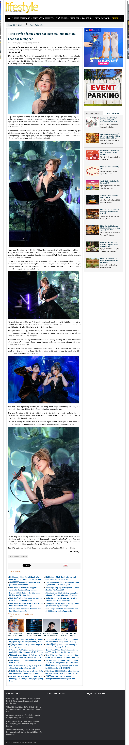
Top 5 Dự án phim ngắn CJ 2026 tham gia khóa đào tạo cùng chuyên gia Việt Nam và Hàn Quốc (61, 663)
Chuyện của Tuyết (14, 556)
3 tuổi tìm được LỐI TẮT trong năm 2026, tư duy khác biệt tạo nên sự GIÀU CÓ (109, 120)
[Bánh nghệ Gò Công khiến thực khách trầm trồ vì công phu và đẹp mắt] (92, 246)
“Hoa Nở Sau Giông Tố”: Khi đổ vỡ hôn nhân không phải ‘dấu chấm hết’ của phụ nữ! (24, 709)
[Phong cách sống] (23, 7)
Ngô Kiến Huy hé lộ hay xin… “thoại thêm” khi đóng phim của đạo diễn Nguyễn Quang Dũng (26, 678)
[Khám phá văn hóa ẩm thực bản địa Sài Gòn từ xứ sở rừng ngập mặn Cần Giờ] (92, 230)
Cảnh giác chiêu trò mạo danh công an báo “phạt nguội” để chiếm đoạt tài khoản (22, 723)
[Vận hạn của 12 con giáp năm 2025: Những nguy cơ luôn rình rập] (92, 155)
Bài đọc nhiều (93, 113)
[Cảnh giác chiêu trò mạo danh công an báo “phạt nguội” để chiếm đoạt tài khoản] (69, 625)
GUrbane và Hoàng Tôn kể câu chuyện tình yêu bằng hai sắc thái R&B (23, 716)
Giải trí (20, 25)
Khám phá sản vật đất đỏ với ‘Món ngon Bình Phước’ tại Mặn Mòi (109, 212)
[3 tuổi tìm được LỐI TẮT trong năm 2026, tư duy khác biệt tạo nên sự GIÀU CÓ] (92, 122)
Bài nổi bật (113, 113)
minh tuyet (24, 556)
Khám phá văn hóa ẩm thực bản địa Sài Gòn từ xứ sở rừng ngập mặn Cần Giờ (110, 228)
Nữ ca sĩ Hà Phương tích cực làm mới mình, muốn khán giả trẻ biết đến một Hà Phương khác (26, 652)
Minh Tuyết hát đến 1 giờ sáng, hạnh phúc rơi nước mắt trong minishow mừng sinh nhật (61, 595)
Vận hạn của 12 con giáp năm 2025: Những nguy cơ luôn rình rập (109, 152)
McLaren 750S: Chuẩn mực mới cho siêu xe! (109, 196)
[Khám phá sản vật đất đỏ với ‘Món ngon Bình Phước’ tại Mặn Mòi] (92, 214)
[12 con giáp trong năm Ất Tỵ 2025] (92, 171)
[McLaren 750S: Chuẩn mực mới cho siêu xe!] (92, 200)
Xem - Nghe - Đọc (36, 25)
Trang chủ (11, 25)
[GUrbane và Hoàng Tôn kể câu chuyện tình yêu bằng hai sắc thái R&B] (51, 625)
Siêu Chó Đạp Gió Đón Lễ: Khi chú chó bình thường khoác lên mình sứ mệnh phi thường (23, 701)
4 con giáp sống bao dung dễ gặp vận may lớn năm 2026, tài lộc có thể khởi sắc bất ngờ (110, 136)
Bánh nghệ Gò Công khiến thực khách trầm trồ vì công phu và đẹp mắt (109, 244)
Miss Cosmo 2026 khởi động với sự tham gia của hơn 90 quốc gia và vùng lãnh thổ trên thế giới (62, 673)
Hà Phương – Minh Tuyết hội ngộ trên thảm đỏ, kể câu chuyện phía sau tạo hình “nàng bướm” (25, 579)
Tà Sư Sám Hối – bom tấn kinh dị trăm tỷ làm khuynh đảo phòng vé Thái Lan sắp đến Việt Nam (61, 641)
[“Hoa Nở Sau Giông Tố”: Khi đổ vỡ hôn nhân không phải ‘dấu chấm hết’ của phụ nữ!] (34, 625)
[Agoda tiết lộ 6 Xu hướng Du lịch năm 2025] (92, 185)
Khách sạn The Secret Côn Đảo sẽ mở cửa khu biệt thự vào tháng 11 (109, 260)
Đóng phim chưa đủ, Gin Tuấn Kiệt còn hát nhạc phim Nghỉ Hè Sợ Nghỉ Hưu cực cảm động (26, 641)
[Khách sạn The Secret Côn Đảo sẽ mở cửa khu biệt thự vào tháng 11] (92, 263)
